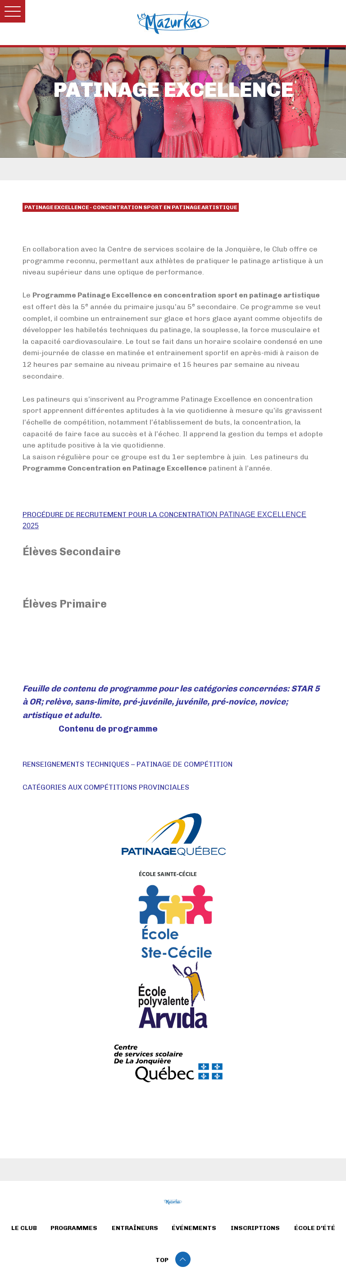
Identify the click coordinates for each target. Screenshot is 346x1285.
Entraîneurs (135, 1228)
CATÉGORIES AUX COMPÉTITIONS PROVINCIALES (107, 787)
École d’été (314, 1228)
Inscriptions (255, 1228)
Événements (194, 1228)
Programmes (73, 1228)
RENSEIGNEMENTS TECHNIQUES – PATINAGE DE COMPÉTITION (127, 764)
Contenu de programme (108, 728)
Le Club (24, 1228)
